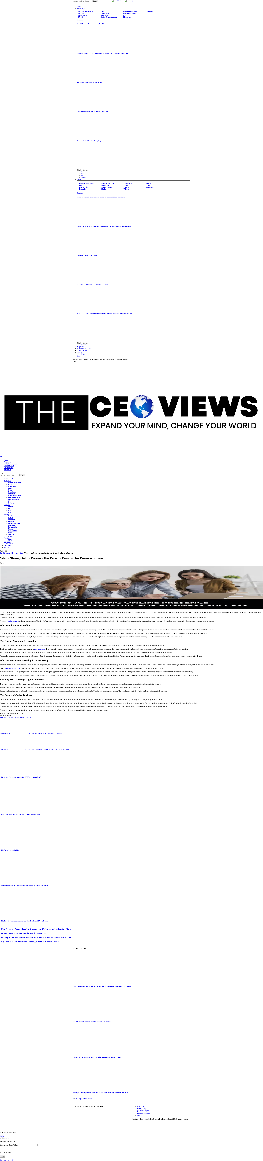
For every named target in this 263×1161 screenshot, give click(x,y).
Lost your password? (7, 1160)
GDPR (83, 345)
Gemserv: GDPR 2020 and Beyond (87, 255)
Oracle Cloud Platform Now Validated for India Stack (92, 111)
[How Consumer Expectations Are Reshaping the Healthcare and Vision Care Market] (94, 982)
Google (83, 172)
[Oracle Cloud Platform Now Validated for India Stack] (94, 137)
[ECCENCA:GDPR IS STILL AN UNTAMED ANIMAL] (94, 310)
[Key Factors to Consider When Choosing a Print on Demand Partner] (94, 1053)
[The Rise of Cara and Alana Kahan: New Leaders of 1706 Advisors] (22, 917)
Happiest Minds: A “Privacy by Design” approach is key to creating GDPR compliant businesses (104, 226)
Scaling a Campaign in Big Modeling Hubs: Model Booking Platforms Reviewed (101, 1092)
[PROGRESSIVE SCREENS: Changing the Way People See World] (22, 881)
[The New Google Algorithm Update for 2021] (94, 107)
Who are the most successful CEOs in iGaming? (21, 777)
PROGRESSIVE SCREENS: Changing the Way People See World (24, 885)
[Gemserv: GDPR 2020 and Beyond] (94, 281)
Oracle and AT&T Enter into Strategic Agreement (91, 141)
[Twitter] (152, 1)
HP (82, 174)
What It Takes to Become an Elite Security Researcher (23, 933)
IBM (82, 175)
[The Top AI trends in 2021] (22, 846)
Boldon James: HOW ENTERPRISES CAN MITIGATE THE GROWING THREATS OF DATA (104, 314)
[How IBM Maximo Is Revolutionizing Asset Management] (94, 49)
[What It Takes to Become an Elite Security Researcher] (94, 1018)
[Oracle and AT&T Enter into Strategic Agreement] (94, 166)
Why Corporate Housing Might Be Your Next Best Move (20, 814)
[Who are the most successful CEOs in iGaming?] (18, 773)
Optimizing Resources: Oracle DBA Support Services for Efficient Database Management (102, 53)
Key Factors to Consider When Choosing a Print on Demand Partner (30, 942)
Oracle (83, 177)
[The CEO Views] (131, 454)
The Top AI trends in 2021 (10, 850)
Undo (2, 1136)
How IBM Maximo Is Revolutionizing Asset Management (93, 24)
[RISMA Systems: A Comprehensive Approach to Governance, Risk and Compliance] (94, 222)
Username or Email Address (9, 1145)
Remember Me (7, 1153)
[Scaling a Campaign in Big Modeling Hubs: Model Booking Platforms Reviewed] (94, 1088)
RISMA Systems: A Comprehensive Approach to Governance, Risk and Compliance (101, 197)
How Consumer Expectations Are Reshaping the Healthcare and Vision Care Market (36, 929)
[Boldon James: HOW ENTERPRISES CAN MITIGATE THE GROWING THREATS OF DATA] (94, 339)
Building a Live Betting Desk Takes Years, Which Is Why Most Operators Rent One (36, 937)
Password (3, 1149)
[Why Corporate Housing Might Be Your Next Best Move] (22, 810)
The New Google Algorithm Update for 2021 (90, 82)
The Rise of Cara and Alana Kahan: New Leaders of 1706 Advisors (24, 921)
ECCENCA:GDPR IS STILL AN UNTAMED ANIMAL (92, 284)
